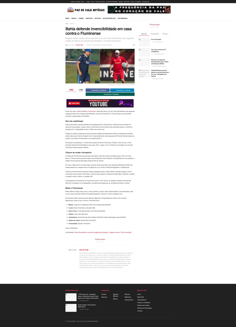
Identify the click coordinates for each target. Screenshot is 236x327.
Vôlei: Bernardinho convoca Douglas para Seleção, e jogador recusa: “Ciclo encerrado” (103, 232)
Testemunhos (122, 18)
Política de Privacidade (112, 1)
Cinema (81, 18)
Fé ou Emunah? (156, 39)
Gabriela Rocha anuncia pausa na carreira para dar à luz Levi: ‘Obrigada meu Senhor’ (160, 73)
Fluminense (92, 111)
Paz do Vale (79, 45)
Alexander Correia (93, 321)
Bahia (79, 111)
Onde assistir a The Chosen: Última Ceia (87, 306)
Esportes (89, 18)
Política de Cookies (100, 1)
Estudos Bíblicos (109, 18)
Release (121, 1)
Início (67, 18)
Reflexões (128, 297)
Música (74, 18)
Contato (88, 1)
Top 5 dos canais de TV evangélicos (158, 50)
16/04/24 (88, 45)
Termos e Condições (136, 1)
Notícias (98, 18)
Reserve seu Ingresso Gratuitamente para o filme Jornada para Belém (159, 62)
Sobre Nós (126, 1)
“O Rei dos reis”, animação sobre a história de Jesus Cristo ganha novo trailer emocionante (88, 296)
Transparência (145, 1)
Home (92, 1)
